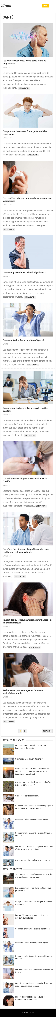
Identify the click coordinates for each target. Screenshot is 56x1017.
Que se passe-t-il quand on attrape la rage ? (33, 860)
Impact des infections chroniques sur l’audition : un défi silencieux (27, 621)
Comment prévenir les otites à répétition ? (24, 272)
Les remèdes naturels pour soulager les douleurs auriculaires (27, 199)
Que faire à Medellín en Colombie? (29, 759)
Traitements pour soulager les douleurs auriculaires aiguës (23, 692)
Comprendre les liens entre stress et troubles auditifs (25, 409)
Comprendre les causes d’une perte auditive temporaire (25, 132)
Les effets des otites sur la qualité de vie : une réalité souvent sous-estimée (26, 550)
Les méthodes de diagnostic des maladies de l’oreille (25, 480)
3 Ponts (6, 5)
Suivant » (47, 731)
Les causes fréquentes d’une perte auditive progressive (24, 62)
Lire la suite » (24, 88)
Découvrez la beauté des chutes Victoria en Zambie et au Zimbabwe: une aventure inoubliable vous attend (33, 771)
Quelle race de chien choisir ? (27, 796)
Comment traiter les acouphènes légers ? (23, 340)
